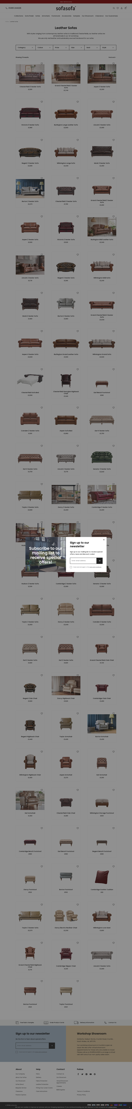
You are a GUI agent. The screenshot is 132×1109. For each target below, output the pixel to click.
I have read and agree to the (87, 567)
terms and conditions (95, 567)
